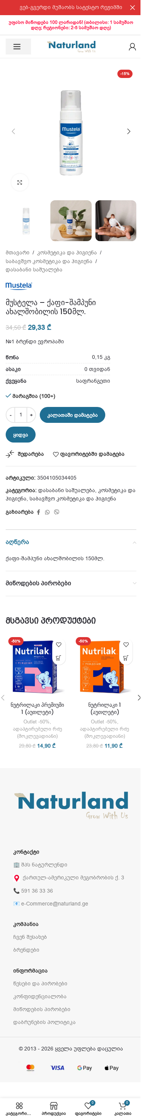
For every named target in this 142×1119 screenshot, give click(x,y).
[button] (13, 131)
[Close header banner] (132, 7)
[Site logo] (71, 46)
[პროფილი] (132, 46)
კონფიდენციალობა (40, 996)
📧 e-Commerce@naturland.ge (50, 903)
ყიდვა (20, 435)
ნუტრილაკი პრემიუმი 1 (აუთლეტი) (37, 708)
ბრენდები (26, 950)
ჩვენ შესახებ (30, 937)
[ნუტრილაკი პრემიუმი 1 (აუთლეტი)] (37, 666)
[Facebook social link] (38, 512)
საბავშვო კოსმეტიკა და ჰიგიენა (49, 261)
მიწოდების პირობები (41, 1009)
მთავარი (18, 252)
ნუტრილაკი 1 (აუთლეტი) (104, 708)
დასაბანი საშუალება (34, 269)
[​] (18, 47)
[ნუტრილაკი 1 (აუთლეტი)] (105, 666)
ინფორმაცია (30, 970)
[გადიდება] (19, 182)
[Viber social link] (57, 512)
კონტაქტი (26, 852)
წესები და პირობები (40, 983)
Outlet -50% (36, 721)
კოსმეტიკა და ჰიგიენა (67, 252)
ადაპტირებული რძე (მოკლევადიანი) (37, 733)
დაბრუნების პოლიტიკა (44, 1022)
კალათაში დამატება (72, 415)
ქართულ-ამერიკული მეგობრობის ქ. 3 (73, 877)
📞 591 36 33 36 (33, 891)
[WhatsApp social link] (47, 512)
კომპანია (26, 924)
